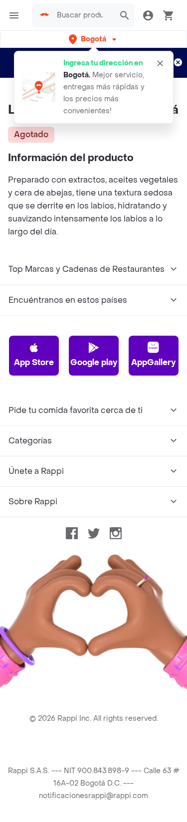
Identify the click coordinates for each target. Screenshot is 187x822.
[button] (93, 39)
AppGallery (153, 362)
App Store (34, 362)
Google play (93, 362)
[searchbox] (83, 15)
